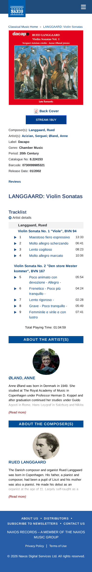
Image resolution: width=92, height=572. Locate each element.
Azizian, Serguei (34, 136)
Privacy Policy (34, 546)
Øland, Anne (58, 136)
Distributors (57, 518)
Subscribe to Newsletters (33, 523)
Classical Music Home (23, 26)
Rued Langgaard (27, 462)
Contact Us (74, 523)
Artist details (22, 217)
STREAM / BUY (46, 120)
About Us (30, 518)
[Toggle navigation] (82, 7)
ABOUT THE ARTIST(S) (46, 339)
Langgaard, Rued (42, 130)
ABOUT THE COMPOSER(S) (46, 424)
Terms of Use (58, 546)
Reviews (15, 181)
